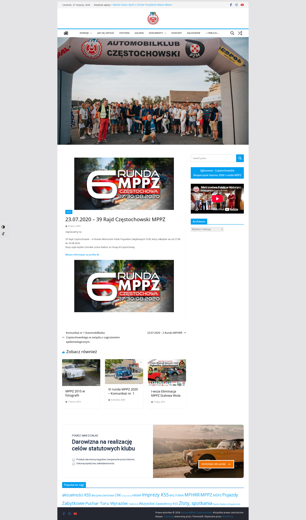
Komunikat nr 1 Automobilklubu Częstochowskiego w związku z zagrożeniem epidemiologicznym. (93, 337)
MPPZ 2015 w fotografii (75, 393)
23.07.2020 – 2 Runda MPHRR (164, 333)
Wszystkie (147, 503)
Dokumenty (156, 32)
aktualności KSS (76, 495)
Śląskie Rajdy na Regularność (226, 504)
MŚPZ (217, 495)
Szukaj (240, 158)
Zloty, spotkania (195, 503)
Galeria (139, 32)
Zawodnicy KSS (166, 503)
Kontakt (176, 32)
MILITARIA (176, 495)
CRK (118, 495)
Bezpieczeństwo (102, 495)
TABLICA (133, 503)
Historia (124, 32)
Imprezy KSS (155, 494)
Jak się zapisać (105, 32)
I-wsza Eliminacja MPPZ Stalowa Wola (165, 393)
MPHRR (192, 495)
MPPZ (69, 212)
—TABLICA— (212, 32)
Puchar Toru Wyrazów (106, 503)
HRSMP (136, 495)
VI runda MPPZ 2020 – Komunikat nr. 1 (123, 391)
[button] (90, 33)
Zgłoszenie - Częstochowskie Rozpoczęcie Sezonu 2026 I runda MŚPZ (217, 173)
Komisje (84, 32)
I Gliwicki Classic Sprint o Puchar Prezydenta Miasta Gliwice (141, 4)
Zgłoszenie (193, 32)
